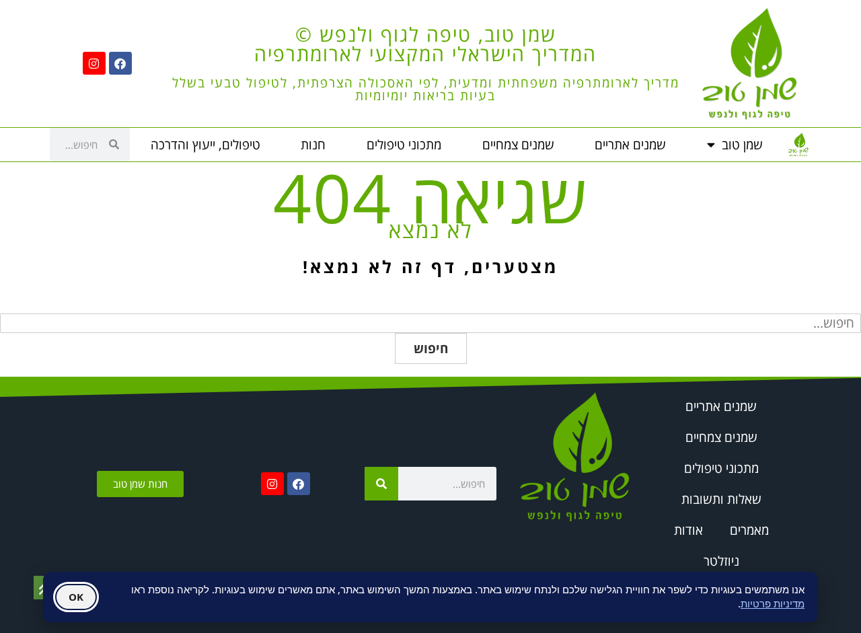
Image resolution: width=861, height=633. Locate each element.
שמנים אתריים (630, 144)
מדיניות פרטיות (772, 603)
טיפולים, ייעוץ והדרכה (205, 144)
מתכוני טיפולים (404, 144)
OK (76, 596)
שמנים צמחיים (518, 144)
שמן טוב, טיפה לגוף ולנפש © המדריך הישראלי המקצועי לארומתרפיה (425, 44)
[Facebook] (120, 63)
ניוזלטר (721, 561)
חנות (313, 144)
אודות (688, 530)
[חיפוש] (381, 483)
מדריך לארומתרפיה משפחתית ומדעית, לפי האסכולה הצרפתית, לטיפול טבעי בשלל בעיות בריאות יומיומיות (425, 89)
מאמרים (749, 530)
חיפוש (431, 348)
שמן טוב (742, 144)
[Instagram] (94, 63)
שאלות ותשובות (721, 499)
